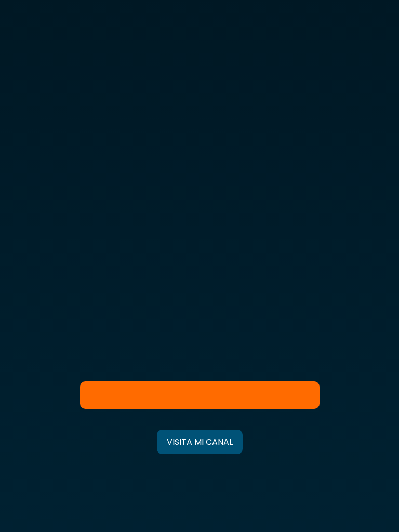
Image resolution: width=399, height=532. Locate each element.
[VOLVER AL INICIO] (200, 442)
